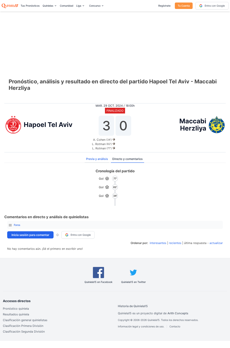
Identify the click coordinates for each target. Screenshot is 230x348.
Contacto (174, 326)
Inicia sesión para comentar (30, 235)
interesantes (158, 243)
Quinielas (48, 5)
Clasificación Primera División (23, 326)
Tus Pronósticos (30, 5)
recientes (175, 243)
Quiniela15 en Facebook (98, 281)
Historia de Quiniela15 (133, 306)
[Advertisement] (115, 39)
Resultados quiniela (16, 314)
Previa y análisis (97, 159)
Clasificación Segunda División (24, 331)
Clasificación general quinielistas (25, 320)
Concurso (94, 5)
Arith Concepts (177, 313)
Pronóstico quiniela (16, 308)
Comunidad (66, 5)
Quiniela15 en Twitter (133, 281)
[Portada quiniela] (10, 5)
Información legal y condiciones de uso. (141, 326)
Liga (78, 5)
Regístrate (164, 5)
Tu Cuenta (184, 5)
